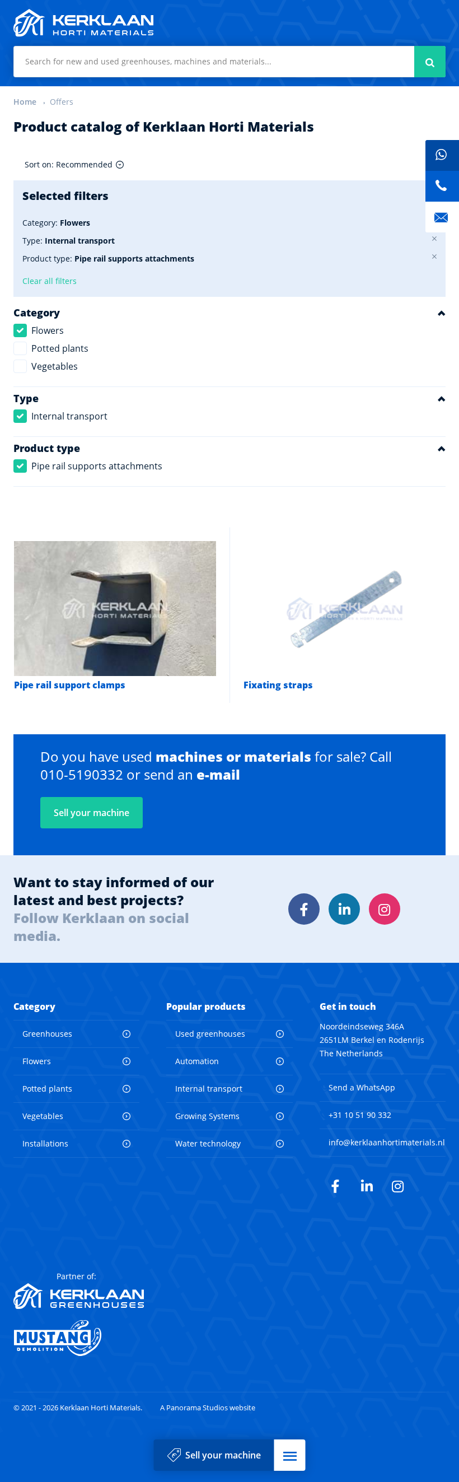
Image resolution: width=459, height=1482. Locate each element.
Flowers (47, 330)
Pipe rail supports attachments (96, 466)
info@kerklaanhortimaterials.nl (387, 1142)
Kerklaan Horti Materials (83, 23)
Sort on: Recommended (69, 164)
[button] (290, 1455)
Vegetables (54, 366)
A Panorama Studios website (207, 1408)
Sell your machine (223, 1455)
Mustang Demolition (78, 1338)
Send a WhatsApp (362, 1087)
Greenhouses (47, 1033)
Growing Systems (207, 1116)
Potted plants (59, 348)
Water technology (208, 1143)
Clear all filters (49, 281)
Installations (45, 1143)
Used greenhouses (210, 1033)
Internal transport (69, 416)
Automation (197, 1061)
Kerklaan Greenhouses (78, 1296)
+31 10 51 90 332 (360, 1115)
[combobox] (229, 61)
